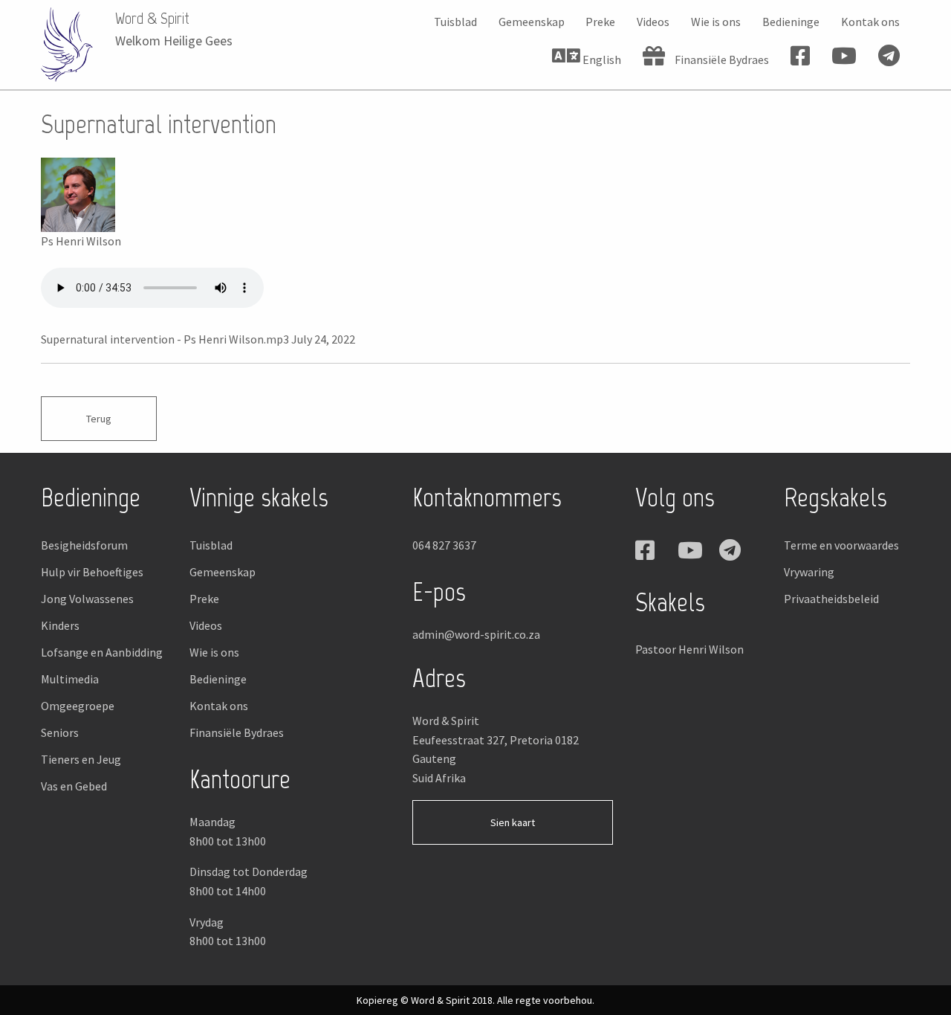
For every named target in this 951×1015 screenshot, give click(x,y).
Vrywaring (809, 571)
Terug (98, 418)
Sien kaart (512, 822)
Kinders (60, 625)
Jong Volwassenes (87, 598)
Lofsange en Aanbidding (102, 652)
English (600, 59)
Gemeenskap (532, 21)
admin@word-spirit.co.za (476, 634)
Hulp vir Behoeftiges (92, 571)
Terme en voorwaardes (841, 545)
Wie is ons (716, 21)
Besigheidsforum (84, 545)
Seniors (60, 732)
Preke (600, 21)
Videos (653, 21)
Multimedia (70, 678)
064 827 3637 (444, 545)
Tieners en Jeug (81, 759)
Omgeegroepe (77, 705)
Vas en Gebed (74, 786)
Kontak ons (870, 21)
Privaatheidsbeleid (831, 598)
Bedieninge (790, 21)
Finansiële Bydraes (720, 59)
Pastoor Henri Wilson (689, 649)
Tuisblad (455, 21)
